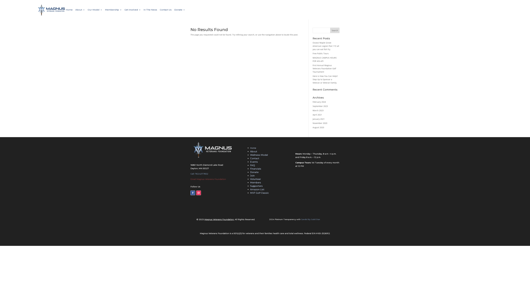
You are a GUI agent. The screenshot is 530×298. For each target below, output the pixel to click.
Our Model (94, 10)
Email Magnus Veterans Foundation (208, 179)
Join (252, 175)
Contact (254, 158)
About (78, 10)
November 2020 (320, 123)
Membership (112, 10)
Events (254, 162)
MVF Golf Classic (259, 193)
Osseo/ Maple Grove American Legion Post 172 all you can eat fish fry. (326, 46)
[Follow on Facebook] (192, 193)
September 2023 (320, 106)
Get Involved (131, 10)
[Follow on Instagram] (198, 193)
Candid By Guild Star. (310, 219)
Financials (255, 168)
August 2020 (318, 127)
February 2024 (319, 102)
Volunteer (255, 179)
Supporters (256, 186)
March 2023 (318, 110)
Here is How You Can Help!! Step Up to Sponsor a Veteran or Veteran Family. (325, 79)
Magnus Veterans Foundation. (219, 219)
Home (69, 10)
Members (255, 182)
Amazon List (257, 189)
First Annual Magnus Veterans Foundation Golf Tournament (324, 68)
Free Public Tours (321, 53)
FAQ (252, 165)
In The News (150, 10)
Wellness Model (259, 155)
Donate (178, 10)
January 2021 (319, 119)
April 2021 (317, 114)
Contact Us (166, 10)
